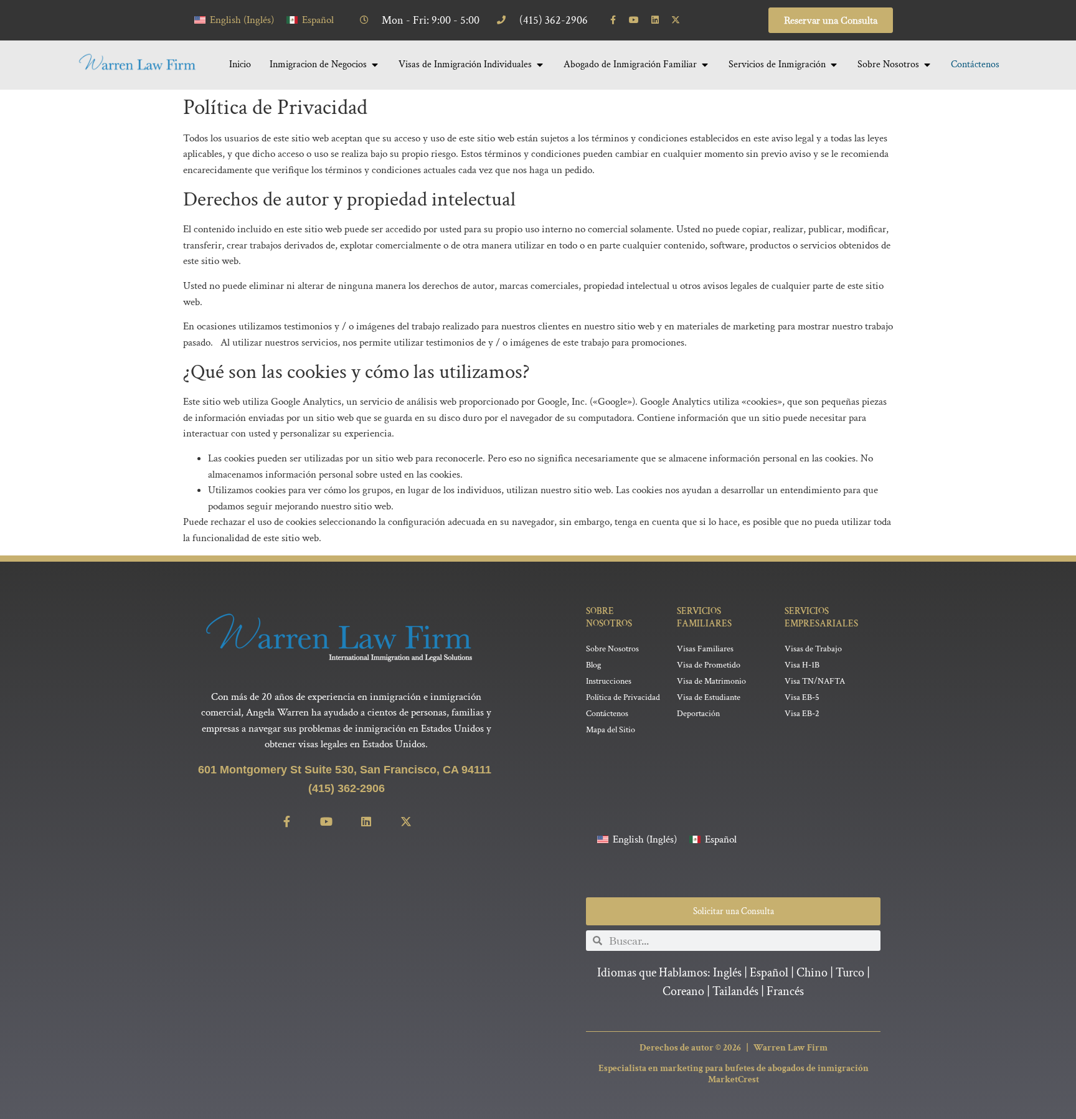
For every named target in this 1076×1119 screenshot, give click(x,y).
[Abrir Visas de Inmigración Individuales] (540, 64)
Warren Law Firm (790, 1048)
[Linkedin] (655, 20)
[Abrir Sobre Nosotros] (927, 64)
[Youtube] (633, 20)
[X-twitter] (676, 20)
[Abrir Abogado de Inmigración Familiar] (705, 64)
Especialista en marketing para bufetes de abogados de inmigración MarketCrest (733, 1073)
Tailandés (735, 991)
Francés (785, 991)
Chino (812, 973)
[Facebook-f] (613, 20)
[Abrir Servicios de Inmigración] (834, 64)
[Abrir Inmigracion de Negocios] (375, 64)
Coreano (683, 991)
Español (769, 973)
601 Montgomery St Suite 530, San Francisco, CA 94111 (346, 769)
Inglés (727, 973)
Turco (850, 973)
